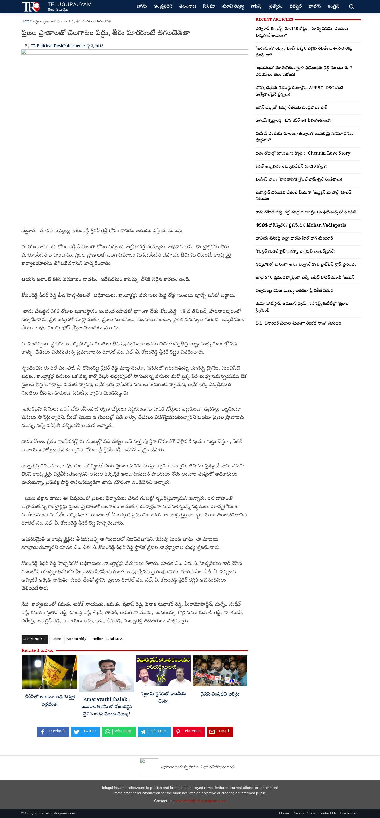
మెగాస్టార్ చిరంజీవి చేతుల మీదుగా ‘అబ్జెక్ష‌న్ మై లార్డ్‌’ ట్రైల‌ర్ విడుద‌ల (303, 196)
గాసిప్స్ (256, 7)
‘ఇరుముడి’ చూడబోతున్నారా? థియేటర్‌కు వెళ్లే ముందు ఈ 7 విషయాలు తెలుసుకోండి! (304, 72)
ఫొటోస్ (315, 7)
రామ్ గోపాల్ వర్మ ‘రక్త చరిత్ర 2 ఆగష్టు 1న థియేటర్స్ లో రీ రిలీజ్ (306, 212)
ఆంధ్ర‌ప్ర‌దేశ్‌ (163, 7)
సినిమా (209, 7)
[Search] (351, 6)
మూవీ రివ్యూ (233, 7)
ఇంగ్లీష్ (333, 7)
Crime (56, 639)
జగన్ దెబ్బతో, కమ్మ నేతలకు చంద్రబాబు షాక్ (291, 108)
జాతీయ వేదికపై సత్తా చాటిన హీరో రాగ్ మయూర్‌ (294, 239)
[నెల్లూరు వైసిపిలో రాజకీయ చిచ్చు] (163, 672)
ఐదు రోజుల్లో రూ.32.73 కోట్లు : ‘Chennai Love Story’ (303, 154)
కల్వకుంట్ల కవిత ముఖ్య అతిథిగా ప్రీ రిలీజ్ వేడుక (294, 291)
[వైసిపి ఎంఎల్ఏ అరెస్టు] (220, 672)
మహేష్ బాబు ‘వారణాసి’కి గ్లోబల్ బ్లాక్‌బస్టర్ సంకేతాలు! (299, 180)
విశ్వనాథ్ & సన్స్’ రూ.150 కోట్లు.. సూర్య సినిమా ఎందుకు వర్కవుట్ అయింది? (302, 32)
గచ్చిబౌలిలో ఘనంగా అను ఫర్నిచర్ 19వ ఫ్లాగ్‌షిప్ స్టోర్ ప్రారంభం (306, 265)
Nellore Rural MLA (108, 639)
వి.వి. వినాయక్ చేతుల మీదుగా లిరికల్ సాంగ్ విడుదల (298, 324)
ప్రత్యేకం (276, 7)
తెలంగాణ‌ (187, 7)
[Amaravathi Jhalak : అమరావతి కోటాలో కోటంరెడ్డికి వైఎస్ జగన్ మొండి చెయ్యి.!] (106, 675)
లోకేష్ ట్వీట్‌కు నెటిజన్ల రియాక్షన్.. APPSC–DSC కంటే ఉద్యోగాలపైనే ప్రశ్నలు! (299, 92)
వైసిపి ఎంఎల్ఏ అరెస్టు (220, 695)
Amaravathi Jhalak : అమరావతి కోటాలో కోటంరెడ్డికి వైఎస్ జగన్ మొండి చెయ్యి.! (106, 707)
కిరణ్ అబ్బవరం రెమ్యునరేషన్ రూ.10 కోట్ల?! (291, 167)
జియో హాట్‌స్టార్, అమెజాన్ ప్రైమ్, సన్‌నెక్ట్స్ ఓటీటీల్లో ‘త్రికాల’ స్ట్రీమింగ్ (302, 307)
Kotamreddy (76, 639)
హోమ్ (142, 7)
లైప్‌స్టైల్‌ (296, 7)
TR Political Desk (47, 46)
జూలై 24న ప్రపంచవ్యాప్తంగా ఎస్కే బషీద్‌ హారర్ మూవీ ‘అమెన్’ (305, 278)
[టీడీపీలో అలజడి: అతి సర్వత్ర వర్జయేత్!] (49, 673)
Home (26, 21)
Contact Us (327, 813)
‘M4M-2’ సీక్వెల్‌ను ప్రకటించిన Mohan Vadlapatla (301, 226)
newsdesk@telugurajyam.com (200, 801)
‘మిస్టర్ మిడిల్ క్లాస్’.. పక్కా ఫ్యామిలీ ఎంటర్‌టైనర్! (295, 252)
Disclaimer (348, 813)
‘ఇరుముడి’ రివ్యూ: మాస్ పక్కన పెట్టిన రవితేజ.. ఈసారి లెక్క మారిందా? (304, 52)
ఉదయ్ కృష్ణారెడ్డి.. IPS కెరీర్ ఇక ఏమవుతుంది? (293, 121)
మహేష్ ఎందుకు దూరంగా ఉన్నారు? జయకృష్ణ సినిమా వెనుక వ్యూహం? (305, 137)
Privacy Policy (303, 813)
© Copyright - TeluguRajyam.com (48, 813)
